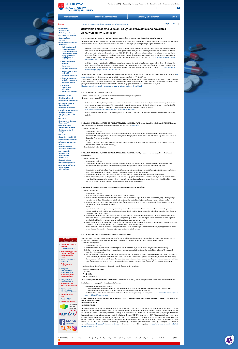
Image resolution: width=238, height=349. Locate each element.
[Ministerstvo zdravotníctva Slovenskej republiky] (75, 12)
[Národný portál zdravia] (68, 308)
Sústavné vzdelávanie (69, 68)
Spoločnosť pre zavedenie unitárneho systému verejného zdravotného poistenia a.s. (68, 113)
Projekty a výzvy (65, 95)
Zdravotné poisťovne (68, 301)
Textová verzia (143, 4)
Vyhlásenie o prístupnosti (152, 338)
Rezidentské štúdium (69, 92)
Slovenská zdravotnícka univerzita (66, 87)
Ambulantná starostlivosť (68, 140)
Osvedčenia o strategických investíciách (64, 155)
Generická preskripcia (67, 108)
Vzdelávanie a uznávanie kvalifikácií (99, 24)
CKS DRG (62, 134)
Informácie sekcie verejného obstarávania (67, 147)
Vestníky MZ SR (66, 299)
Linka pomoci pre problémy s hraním (67, 280)
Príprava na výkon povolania (68, 62)
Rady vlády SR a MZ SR (67, 137)
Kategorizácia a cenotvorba (64, 39)
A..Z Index (116, 338)
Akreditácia (66, 66)
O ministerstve (71, 17)
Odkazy (122, 338)
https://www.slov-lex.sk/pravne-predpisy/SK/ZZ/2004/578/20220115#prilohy (110, 109)
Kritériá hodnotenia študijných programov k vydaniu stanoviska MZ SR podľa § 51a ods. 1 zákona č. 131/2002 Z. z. (69, 54)
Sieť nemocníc (64, 151)
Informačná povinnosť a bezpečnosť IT (67, 122)
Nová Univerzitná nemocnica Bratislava (67, 126)
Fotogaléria (139, 338)
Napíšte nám (130, 338)
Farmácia (62, 118)
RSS (175, 338)
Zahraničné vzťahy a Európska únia (66, 104)
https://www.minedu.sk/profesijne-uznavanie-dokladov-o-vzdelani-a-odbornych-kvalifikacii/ (111, 86)
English (177, 4)
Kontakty (135, 4)
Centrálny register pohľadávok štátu (67, 276)
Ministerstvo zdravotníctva (64, 29)
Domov (83, 24)
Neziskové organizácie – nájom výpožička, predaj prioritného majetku (69, 254)
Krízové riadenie (65, 160)
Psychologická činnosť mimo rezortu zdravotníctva (67, 167)
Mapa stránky (127, 4)
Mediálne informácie (66, 98)
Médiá (174, 17)
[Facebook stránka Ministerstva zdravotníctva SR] (68, 324)
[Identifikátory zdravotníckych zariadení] (68, 242)
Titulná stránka (112, 4)
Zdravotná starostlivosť (106, 17)
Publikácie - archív (68, 83)
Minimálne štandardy (69, 47)
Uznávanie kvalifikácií (69, 76)
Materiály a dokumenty (148, 17)
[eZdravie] (68, 317)
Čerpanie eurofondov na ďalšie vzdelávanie (69, 79)
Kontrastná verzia (168, 4)
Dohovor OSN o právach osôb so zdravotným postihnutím (69, 290)
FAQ (119, 4)
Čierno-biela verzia (155, 4)
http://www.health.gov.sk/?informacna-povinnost (102, 324)
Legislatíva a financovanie (68, 101)
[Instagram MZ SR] (68, 330)
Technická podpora (167, 338)
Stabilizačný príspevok (67, 163)
